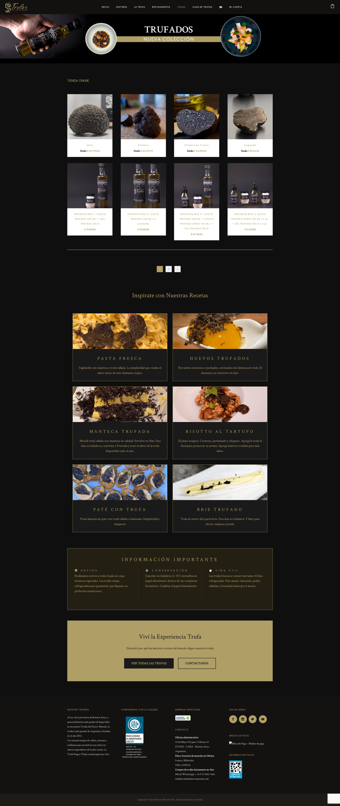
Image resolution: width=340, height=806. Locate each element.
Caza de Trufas (202, 6)
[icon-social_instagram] (244, 719)
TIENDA (181, 6)
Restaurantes (161, 6)
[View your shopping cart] (332, 6)
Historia (121, 6)
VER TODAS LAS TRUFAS (149, 663)
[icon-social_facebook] (234, 719)
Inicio (105, 6)
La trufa (139, 6)
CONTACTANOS (196, 663)
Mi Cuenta (235, 6)
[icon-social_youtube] (263, 719)
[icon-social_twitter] (253, 719)
